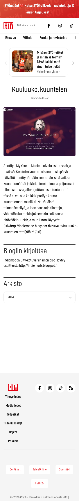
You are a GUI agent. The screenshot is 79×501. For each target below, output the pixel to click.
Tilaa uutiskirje (13, 423)
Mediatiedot (13, 405)
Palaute (13, 441)
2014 (11, 297)
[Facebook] (49, 26)
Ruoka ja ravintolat (53, 38)
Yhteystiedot (13, 396)
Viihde (27, 38)
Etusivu (10, 38)
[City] (13, 387)
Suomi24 (64, 469)
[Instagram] (60, 26)
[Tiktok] (71, 26)
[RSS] (71, 388)
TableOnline (40, 469)
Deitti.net (14, 469)
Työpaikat (13, 414)
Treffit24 (40, 483)
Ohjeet (13, 432)
